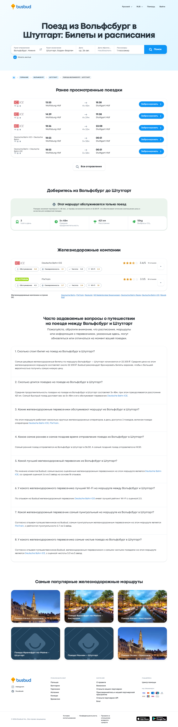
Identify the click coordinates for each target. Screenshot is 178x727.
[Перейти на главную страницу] (21, 6)
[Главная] (14, 77)
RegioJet (89, 295)
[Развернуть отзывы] (160, 266)
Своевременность (52, 269)
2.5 (98, 269)
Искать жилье (24, 57)
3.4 (82, 285)
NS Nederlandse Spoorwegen (106, 295)
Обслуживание (26, 269)
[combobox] (24, 49)
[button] (41, 49)
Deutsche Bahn (68, 295)
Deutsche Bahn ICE (52, 263)
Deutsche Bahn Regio (131, 295)
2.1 (63, 269)
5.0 (81, 269)
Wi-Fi (93, 269)
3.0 (35, 269)
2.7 (62, 285)
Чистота (75, 269)
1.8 (98, 285)
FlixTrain (46, 279)
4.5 (35, 285)
